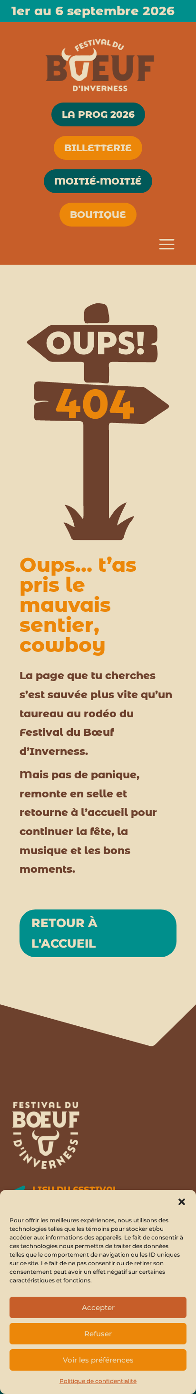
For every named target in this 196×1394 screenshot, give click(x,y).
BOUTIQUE (98, 214)
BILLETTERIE (98, 148)
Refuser (98, 1333)
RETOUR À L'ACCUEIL (64, 933)
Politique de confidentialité (98, 1380)
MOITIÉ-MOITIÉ (98, 181)
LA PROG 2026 (98, 114)
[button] (181, 1202)
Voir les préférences (98, 1359)
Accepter (98, 1307)
